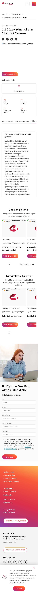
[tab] (7, 121)
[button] (34, 4)
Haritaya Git (7, 495)
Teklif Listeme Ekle (9, 74)
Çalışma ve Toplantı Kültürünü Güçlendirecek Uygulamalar (14, 538)
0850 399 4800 (9, 513)
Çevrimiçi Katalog (9, 478)
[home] (7, 3)
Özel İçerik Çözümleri (11, 482)
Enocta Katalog (16, 14)
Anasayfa (5, 14)
